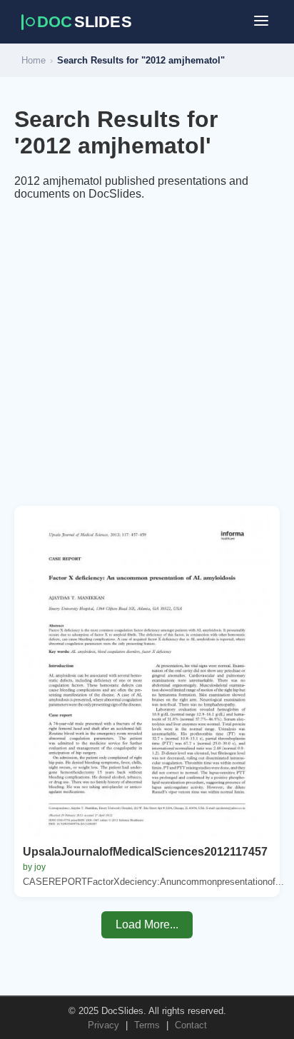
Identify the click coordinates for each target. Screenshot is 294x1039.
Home (33, 60)
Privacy (103, 1025)
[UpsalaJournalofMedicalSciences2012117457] (147, 676)
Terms (147, 1025)
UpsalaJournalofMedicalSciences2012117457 (145, 852)
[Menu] (261, 21)
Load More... (147, 924)
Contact (191, 1025)
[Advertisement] (147, 359)
